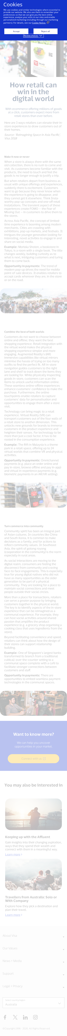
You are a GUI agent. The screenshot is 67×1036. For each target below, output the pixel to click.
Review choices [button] (31, 35)
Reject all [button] (45, 31)
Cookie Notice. (39, 22)
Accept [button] (16, 31)
